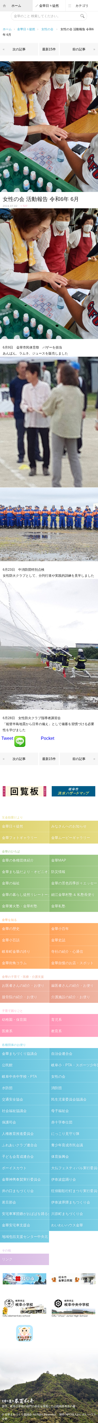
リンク (7, 1259)
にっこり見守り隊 (65, 1134)
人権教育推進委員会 (18, 1134)
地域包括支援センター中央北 (25, 1237)
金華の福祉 (11, 883)
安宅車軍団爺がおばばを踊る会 (25, 1214)
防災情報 (58, 872)
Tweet (7, 738)
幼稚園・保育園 (14, 1020)
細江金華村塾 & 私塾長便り (73, 895)
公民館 (7, 1065)
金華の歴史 (11, 929)
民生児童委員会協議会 (69, 1099)
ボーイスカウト (14, 1168)
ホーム (16, 6)
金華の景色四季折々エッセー (74, 883)
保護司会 (9, 1122)
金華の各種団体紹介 (18, 860)
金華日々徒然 (49, 6)
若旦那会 (9, 1202)
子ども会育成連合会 (18, 1157)
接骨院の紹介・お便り (19, 997)
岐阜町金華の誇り (16, 951)
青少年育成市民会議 (67, 1145)
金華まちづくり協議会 (19, 1054)
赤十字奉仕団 (61, 1122)
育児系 (56, 1020)
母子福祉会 (60, 1111)
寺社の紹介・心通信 (67, 951)
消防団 (56, 1088)
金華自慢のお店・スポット (72, 963)
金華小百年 (60, 929)
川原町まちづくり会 (67, 1214)
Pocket (47, 738)
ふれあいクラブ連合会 (19, 1145)
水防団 (7, 1088)
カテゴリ (81, 6)
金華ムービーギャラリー (70, 838)
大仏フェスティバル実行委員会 (74, 1168)
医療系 (7, 1031)
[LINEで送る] (19, 738)
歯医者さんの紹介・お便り (72, 986)
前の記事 (78, 49)
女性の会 (47, 29)
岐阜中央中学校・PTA (19, 1076)
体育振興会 (60, 1157)
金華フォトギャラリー (19, 838)
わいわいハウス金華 (67, 1225)
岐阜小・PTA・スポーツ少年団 (74, 1065)
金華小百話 (11, 940)
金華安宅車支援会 (16, 1225)
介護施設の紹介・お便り (70, 997)
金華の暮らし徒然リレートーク (25, 895)
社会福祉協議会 (14, 1111)
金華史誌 (58, 940)
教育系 (56, 1031)
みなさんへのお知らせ (69, 826)
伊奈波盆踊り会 (63, 1179)
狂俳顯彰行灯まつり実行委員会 (74, 1191)
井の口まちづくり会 (18, 1191)
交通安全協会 (12, 1099)
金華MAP (58, 860)
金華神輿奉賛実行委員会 (21, 1179)
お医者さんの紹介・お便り (23, 986)
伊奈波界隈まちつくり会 (70, 1202)
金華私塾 (58, 906)
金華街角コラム (14, 963)
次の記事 (19, 49)
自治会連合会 (61, 1054)
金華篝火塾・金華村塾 (19, 906)
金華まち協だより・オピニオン (25, 872)
